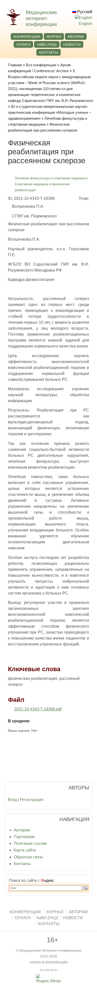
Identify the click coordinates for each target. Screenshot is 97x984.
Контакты (22, 864)
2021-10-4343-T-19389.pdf (37, 709)
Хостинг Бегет (48, 969)
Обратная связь (28, 857)
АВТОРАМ (76, 37)
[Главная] (16, 24)
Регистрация (31, 800)
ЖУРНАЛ (54, 37)
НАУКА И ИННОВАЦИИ (48, 962)
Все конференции (41, 65)
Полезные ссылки (30, 843)
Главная (15, 65)
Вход (12, 800)
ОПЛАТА (23, 44)
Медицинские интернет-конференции (41, 18)
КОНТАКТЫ (48, 52)
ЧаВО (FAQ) (47, 44)
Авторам (22, 830)
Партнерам (24, 837)
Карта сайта (25, 850)
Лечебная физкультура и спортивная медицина (50, 178)
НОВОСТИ (72, 44)
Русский (84, 12)
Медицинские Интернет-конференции (50, 950)
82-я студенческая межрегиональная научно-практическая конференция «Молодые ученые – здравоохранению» (49, 112)
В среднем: (19, 721)
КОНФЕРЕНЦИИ (26, 37)
